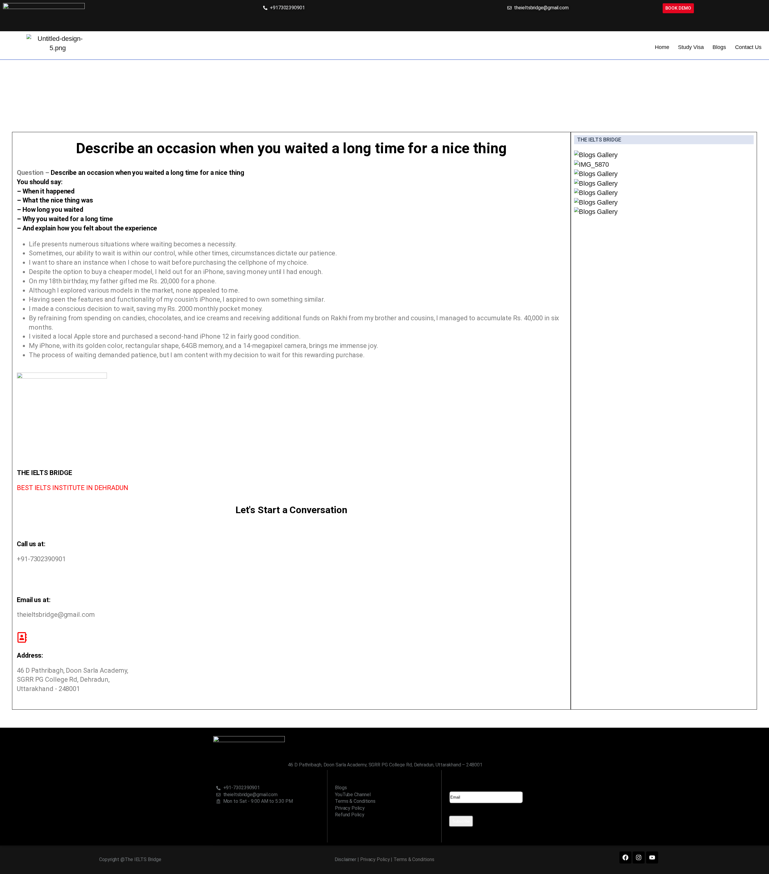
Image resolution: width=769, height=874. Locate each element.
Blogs (719, 47)
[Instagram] (639, 857)
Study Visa (691, 47)
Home (662, 47)
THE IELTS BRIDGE (599, 139)
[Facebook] (625, 857)
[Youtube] (652, 857)
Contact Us (748, 47)
